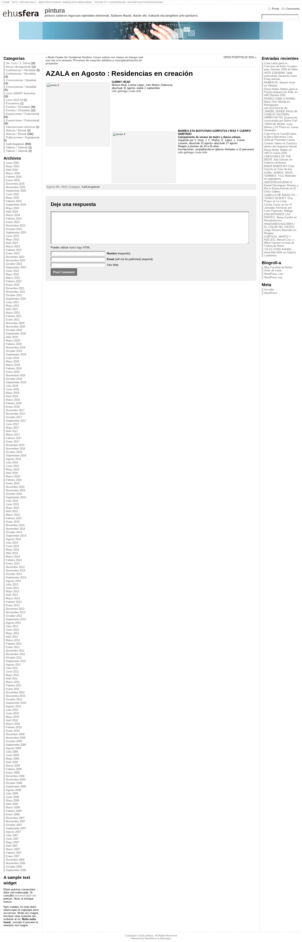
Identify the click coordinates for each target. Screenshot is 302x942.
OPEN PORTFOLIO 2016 (239, 57)
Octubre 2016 (14, 452)
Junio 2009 (12, 755)
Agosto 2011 (13, 664)
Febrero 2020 (14, 344)
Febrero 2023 (14, 249)
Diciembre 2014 (15, 525)
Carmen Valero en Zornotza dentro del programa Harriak (280, 145)
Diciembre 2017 (15, 410)
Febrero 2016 (14, 479)
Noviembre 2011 (15, 654)
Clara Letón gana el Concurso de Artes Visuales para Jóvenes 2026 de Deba (280, 66)
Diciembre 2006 (15, 859)
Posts (275, 8)
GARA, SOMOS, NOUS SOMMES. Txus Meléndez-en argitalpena (280, 175)
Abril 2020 (12, 337)
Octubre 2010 (14, 699)
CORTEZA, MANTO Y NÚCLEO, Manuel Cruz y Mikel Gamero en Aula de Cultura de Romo (279, 241)
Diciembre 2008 (15, 776)
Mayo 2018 (12, 392)
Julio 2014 (12, 542)
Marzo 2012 (13, 640)
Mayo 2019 (12, 361)
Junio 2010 (12, 713)
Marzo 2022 (13, 277)
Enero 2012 (13, 647)
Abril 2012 (12, 636)
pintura (55, 10)
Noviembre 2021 (15, 291)
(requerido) (118, 253)
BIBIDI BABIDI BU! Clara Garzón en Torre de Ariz (279, 168)
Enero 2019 (13, 371)
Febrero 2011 (13, 685)
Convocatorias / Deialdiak (21, 80)
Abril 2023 (12, 243)
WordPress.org (273, 277)
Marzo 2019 (13, 364)
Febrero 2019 (14, 368)
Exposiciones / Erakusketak (22, 113)
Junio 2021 (12, 302)
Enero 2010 (13, 730)
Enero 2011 (12, 689)
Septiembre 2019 (16, 354)
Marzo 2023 (13, 246)
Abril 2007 (12, 845)
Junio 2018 (12, 389)
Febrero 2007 (14, 852)
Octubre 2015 (14, 493)
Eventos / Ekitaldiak (18, 106)
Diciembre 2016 (15, 445)
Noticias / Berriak (16, 130)
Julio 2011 (12, 668)
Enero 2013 (13, 605)
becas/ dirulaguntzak (18, 66)
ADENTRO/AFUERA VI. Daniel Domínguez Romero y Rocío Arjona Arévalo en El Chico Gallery (281, 187)
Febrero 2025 (14, 201)
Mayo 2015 (12, 507)
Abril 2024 (12, 211)
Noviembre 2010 (15, 695)
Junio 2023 (12, 236)
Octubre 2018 (14, 378)
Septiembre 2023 (16, 232)
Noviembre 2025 (15, 187)
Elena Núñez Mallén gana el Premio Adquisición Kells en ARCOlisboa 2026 (280, 92)
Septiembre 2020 (16, 333)
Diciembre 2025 (15, 183)
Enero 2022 (13, 284)
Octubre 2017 (14, 417)
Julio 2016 (12, 462)
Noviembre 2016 (15, 448)
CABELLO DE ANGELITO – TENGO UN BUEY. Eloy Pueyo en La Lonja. (280, 198)
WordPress (270, 293)
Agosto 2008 (13, 790)
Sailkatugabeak (15, 144)
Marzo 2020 (13, 340)
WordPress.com (273, 273)
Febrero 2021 (14, 316)
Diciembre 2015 (15, 486)
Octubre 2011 (14, 657)
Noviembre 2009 (15, 737)
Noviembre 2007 (15, 821)
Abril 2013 (12, 594)
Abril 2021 (12, 309)
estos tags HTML (79, 247)
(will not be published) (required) (130, 259)
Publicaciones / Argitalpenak (23, 137)
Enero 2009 (13, 772)
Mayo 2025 (12, 197)
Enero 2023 (13, 253)
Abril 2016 (12, 472)
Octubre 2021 (14, 295)
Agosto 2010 (13, 706)
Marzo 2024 (13, 215)
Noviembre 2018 (15, 375)
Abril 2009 (12, 762)
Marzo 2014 (13, 556)
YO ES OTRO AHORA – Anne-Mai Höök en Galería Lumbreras (280, 252)
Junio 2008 (12, 797)
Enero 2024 (13, 222)
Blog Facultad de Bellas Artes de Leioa (278, 269)
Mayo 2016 (12, 469)
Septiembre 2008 (16, 786)
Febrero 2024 (14, 218)
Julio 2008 (12, 793)
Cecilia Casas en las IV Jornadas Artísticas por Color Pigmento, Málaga (278, 207)
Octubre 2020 (14, 330)
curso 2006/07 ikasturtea (20, 93)
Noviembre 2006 (15, 863)
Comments (293, 8)
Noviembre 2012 (15, 612)
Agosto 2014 (13, 539)
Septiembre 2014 (16, 535)
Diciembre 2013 (15, 567)
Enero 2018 (13, 406)
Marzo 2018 (13, 399)
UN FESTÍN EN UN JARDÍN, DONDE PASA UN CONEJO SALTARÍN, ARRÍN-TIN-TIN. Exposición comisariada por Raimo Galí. (281, 114)
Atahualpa (165, 938)
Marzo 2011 (13, 682)
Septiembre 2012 (16, 619)
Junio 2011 (12, 671)
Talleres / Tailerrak (17, 147)
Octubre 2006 (14, 866)
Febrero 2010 (14, 727)
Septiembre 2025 (16, 190)
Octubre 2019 (14, 351)
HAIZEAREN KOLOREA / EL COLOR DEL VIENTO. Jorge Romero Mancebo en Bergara (280, 228)
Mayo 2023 (12, 239)
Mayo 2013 (12, 591)
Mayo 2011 (12, 675)
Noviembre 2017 (15, 413)
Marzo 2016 (13, 476)
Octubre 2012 (14, 615)
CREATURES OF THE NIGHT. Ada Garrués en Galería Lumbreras (278, 159)
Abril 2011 (12, 678)
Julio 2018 (12, 385)
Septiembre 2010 (16, 702)
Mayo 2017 (12, 427)
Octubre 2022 (14, 263)
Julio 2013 (12, 584)
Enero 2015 (13, 521)
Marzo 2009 (13, 765)
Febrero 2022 (14, 281)
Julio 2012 (12, 626)
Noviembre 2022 (15, 260)
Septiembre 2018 (16, 382)
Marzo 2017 (13, 434)
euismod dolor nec (26, 895)
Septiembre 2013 (16, 577)
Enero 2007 (13, 856)
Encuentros (13, 103)
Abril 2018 (12, 396)
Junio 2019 (12, 358)
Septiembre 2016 (16, 455)
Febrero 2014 (14, 560)
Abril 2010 (12, 720)
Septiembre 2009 (16, 744)
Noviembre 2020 (15, 326)
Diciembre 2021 (15, 288)
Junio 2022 (12, 270)
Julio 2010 (12, 709)
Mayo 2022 (12, 274)
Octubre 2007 (14, 824)
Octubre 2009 (14, 741)
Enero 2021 (13, 319)
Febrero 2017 (14, 438)
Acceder (269, 289)
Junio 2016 (12, 466)
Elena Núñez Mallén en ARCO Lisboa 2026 (278, 151)
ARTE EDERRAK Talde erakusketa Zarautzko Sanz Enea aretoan (280, 76)
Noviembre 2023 (15, 225)
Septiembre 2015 (16, 497)
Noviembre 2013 (15, 570)
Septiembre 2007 (16, 828)
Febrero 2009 (14, 769)
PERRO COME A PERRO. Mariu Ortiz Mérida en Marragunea (280, 101)
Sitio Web (112, 264)
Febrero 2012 (14, 643)
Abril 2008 (12, 803)
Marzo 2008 (13, 807)
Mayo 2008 (12, 800)
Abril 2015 (12, 511)
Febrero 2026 (14, 176)
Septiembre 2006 (16, 870)
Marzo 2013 (13, 598)
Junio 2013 (12, 587)
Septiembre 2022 (16, 267)
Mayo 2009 (12, 758)
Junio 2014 (12, 546)
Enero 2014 (13, 563)
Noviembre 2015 (15, 490)
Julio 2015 (12, 500)
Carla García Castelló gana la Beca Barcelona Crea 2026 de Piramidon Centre (280, 136)
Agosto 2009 (13, 748)
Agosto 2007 (13, 831)
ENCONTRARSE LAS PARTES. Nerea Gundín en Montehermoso (280, 217)
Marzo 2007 (13, 849)
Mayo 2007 (12, 842)
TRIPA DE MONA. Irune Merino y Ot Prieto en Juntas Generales (281, 127)
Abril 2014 (12, 553)
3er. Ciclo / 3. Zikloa (18, 63)
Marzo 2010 (13, 723)
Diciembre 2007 (15, 817)
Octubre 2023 (14, 229)
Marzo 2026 (13, 173)
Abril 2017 (12, 431)
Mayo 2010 (12, 716)
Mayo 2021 (12, 305)
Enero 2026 (13, 180)
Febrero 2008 (14, 810)
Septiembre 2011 (16, 661)
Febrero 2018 (14, 403)
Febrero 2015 (14, 518)
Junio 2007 (12, 838)
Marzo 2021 (13, 312)
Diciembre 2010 (15, 692)
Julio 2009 (12, 751)
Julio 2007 (12, 835)
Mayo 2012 (12, 633)
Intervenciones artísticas (20, 127)
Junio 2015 (12, 504)
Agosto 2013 (13, 580)
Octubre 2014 (14, 532)
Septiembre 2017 (16, 420)
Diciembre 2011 (15, 650)
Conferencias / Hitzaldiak (21, 70)
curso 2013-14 (14, 99)
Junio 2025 (12, 194)
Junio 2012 (12, 629)
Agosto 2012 (13, 622)
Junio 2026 (12, 162)
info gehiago (120, 91)
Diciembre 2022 (15, 256)
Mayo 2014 (12, 549)
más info (135, 91)
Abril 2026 (12, 169)
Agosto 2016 (13, 459)
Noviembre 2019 (15, 347)
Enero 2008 (13, 814)
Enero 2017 (13, 441)
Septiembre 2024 (16, 204)
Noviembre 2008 (15, 779)
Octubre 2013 (14, 574)
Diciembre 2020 (15, 323)
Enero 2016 (13, 483)
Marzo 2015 (13, 514)
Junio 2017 (12, 424)
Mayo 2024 (12, 208)
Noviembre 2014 (15, 528)
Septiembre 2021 (16, 298)
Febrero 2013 (14, 601)
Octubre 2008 (14, 783)
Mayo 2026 (12, 166)
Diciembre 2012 (15, 608)
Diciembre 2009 (15, 734)
